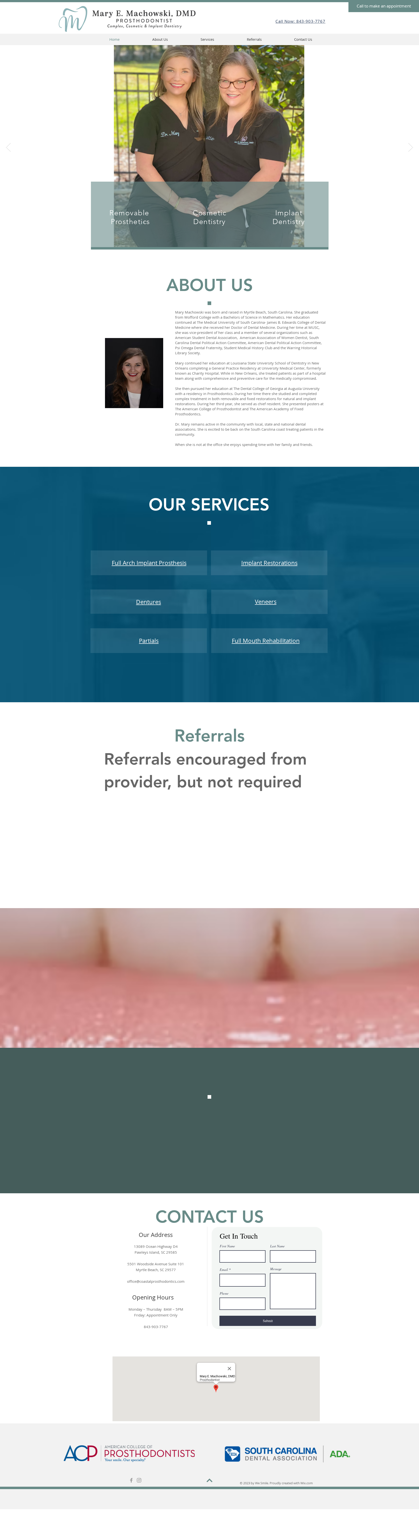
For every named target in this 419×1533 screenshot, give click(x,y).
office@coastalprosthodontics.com (156, 1281)
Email (224, 1269)
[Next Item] (410, 147)
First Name (227, 1246)
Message (276, 1269)
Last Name (277, 1246)
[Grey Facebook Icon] (131, 1480)
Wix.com (306, 1483)
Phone (224, 1293)
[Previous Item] (8, 147)
